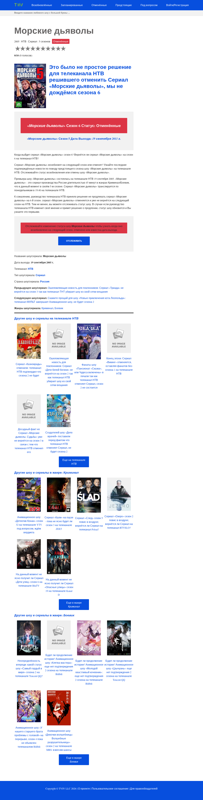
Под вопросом (149, 5)
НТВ (30, 269)
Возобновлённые (42, 5)
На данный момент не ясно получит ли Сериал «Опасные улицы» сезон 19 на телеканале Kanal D (59, 587)
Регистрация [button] (181, 5)
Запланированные (72, 5)
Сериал (40, 275)
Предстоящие (123, 5)
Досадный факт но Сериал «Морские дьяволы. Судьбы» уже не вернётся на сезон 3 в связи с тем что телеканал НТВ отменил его (28, 440)
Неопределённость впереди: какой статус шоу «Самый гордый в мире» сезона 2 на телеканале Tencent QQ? (29, 668)
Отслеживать (74, 241)
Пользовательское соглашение (110, 788)
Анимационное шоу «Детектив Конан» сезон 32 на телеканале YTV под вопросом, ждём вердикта (29, 524)
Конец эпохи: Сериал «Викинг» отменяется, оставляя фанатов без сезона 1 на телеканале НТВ (119, 366)
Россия (44, 281)
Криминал (47, 308)
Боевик (59, 308)
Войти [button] (169, 5)
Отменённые (99, 5)
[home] (18, 5)
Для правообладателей (143, 788)
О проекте (84, 788)
